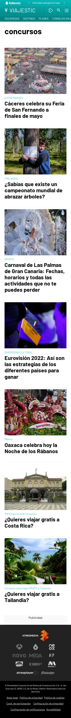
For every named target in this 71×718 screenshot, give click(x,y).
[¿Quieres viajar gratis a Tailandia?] (35, 561)
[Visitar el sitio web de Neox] (52, 647)
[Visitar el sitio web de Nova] (19, 655)
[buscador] (58, 10)
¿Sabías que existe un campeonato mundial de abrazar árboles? (33, 190)
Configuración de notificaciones (28, 709)
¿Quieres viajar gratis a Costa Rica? (32, 522)
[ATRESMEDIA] (35, 636)
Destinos (29, 18)
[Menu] (66, 10)
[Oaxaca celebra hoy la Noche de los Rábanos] (35, 412)
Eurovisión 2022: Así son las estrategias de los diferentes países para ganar (35, 367)
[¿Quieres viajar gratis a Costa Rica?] (35, 487)
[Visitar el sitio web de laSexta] (35, 647)
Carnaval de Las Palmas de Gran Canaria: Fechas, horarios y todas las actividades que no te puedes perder (35, 277)
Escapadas (12, 18)
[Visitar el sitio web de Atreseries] (52, 655)
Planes (43, 18)
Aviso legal (12, 697)
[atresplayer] (50, 10)
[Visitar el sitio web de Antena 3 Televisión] (19, 647)
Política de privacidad (31, 697)
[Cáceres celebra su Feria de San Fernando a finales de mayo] (35, 71)
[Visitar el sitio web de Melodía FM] (52, 664)
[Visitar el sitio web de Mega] (35, 655)
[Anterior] (29, 3)
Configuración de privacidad (48, 703)
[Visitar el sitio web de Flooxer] (48, 673)
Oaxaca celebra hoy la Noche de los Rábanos (31, 448)
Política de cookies (54, 697)
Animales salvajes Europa (46, 2)
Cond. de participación (18, 703)
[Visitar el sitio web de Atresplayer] (27, 673)
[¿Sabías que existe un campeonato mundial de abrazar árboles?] (35, 151)
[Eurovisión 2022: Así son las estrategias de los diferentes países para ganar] (35, 325)
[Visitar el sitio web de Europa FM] (35, 664)
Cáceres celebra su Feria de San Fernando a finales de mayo (34, 109)
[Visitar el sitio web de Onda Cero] (19, 664)
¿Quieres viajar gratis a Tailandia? (32, 597)
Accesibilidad (53, 709)
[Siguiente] (64, 3)
